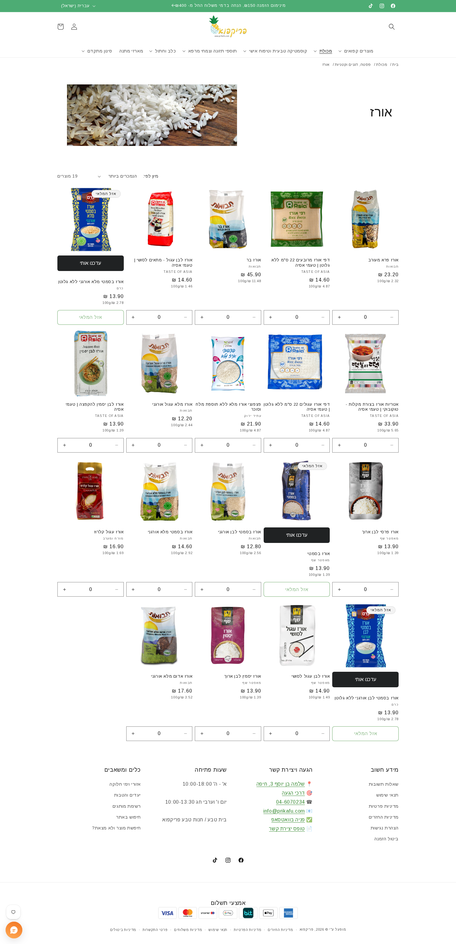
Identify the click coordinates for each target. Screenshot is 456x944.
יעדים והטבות (127, 795)
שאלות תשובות (384, 784)
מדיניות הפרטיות (248, 930)
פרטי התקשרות (155, 930)
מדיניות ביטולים (123, 930)
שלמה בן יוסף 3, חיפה (281, 784)
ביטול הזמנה (386, 838)
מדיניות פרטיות (384, 806)
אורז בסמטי (318, 553)
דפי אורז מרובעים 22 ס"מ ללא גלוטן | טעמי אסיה (300, 263)
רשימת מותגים (127, 806)
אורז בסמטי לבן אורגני (239, 532)
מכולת (381, 64)
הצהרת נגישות (385, 827)
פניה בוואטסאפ (288, 819)
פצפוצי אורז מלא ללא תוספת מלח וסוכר (228, 407)
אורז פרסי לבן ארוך (380, 532)
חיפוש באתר (128, 817)
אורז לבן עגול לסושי (311, 676)
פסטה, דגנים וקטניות (353, 64)
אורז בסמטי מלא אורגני (170, 532)
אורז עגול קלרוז (109, 532)
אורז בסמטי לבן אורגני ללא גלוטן (367, 698)
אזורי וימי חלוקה (125, 784)
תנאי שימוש (387, 795)
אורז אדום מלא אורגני (171, 676)
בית (395, 64)
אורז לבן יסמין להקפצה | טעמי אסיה (95, 407)
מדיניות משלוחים (188, 930)
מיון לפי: (151, 176)
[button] (392, 27)
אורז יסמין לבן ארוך (242, 676)
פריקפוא (307, 929)
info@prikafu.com (284, 811)
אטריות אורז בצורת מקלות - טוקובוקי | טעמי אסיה (372, 407)
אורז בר (254, 260)
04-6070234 (290, 802)
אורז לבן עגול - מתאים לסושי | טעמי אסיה (163, 263)
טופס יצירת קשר (287, 828)
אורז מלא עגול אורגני (172, 404)
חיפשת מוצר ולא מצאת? (116, 827)
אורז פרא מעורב (383, 260)
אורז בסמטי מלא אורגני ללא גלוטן (91, 281)
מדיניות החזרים (384, 817)
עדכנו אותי (90, 263)
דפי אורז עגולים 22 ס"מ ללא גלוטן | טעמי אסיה (297, 407)
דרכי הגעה (293, 793)
